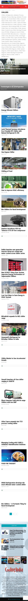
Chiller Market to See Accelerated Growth (13, 359)
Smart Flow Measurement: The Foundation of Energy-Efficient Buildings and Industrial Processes (18, 532)
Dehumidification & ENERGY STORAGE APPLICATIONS (17, 546)
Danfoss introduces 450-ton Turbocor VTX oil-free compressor (13, 229)
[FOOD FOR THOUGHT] (14, 455)
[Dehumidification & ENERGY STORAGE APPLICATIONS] (5, 547)
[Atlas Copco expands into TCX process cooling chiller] (14, 413)
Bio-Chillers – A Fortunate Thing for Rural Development (13, 505)
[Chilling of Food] (14, 163)
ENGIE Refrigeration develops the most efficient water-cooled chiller (13, 484)
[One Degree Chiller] (14, 144)
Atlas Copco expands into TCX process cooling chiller (11, 422)
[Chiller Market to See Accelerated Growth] (14, 350)
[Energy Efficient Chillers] (14, 102)
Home (2, 10)
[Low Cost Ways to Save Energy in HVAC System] (14, 287)
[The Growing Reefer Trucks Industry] (5, 540)
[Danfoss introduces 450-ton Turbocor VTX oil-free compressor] (14, 220)
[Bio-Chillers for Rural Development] (14, 201)
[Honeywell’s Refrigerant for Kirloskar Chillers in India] (14, 329)
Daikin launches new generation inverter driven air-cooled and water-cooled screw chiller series (13, 251)
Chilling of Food (6, 171)
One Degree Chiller (7, 152)
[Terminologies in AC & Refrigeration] (14, 87)
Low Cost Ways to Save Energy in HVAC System (12, 296)
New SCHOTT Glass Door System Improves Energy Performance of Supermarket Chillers (12, 274)
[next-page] (16, 514)
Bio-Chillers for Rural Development (13, 209)
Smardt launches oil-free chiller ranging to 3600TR (12, 380)
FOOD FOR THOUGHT (8, 464)
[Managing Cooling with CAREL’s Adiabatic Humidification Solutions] (14, 434)
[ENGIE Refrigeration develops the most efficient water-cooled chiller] (14, 474)
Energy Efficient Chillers (9, 110)
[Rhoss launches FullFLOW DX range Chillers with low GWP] (14, 392)
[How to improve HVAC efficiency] (14, 182)
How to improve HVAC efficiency (12, 190)
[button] (2, 7)
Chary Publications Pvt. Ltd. (14, 599)
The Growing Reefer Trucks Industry (17, 539)
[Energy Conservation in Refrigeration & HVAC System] (14, 71)
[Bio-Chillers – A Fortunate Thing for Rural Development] (14, 495)
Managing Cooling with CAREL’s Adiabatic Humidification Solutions (13, 443)
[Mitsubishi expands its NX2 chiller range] (14, 308)
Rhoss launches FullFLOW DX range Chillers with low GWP (13, 401)
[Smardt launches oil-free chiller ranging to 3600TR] (14, 371)
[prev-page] (2, 553)
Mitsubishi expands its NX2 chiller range (13, 317)
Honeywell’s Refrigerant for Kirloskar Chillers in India (10, 338)
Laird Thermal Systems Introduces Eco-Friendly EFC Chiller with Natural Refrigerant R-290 (13, 131)
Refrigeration (8, 10)
